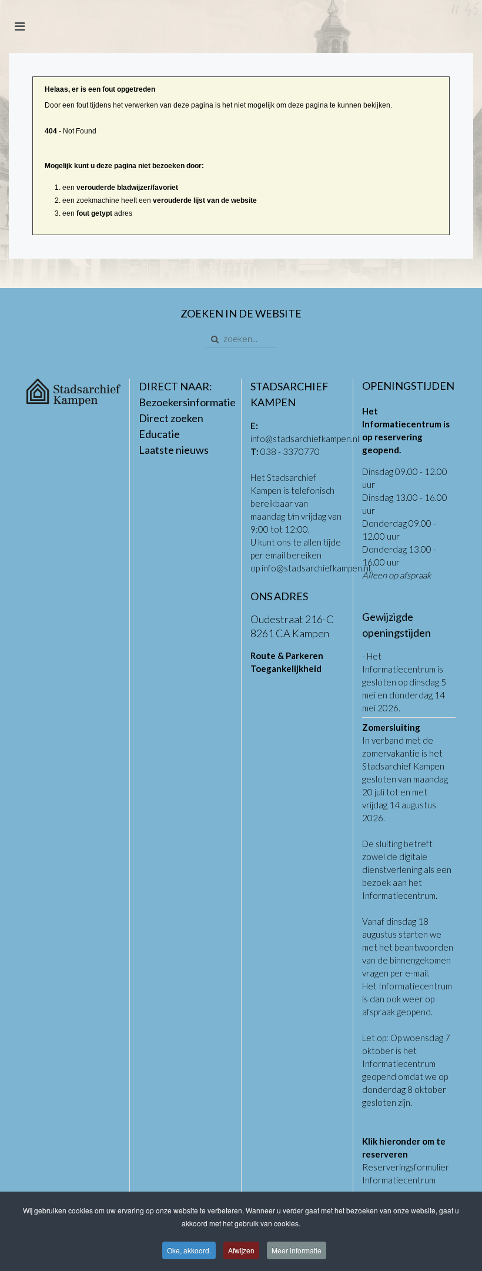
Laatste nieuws (174, 449)
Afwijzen (241, 1250)
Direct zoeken (171, 418)
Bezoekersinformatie (187, 402)
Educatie (159, 433)
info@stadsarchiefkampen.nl (304, 438)
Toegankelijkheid (286, 668)
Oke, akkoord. (189, 1250)
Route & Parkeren (286, 655)
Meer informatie (297, 1250)
